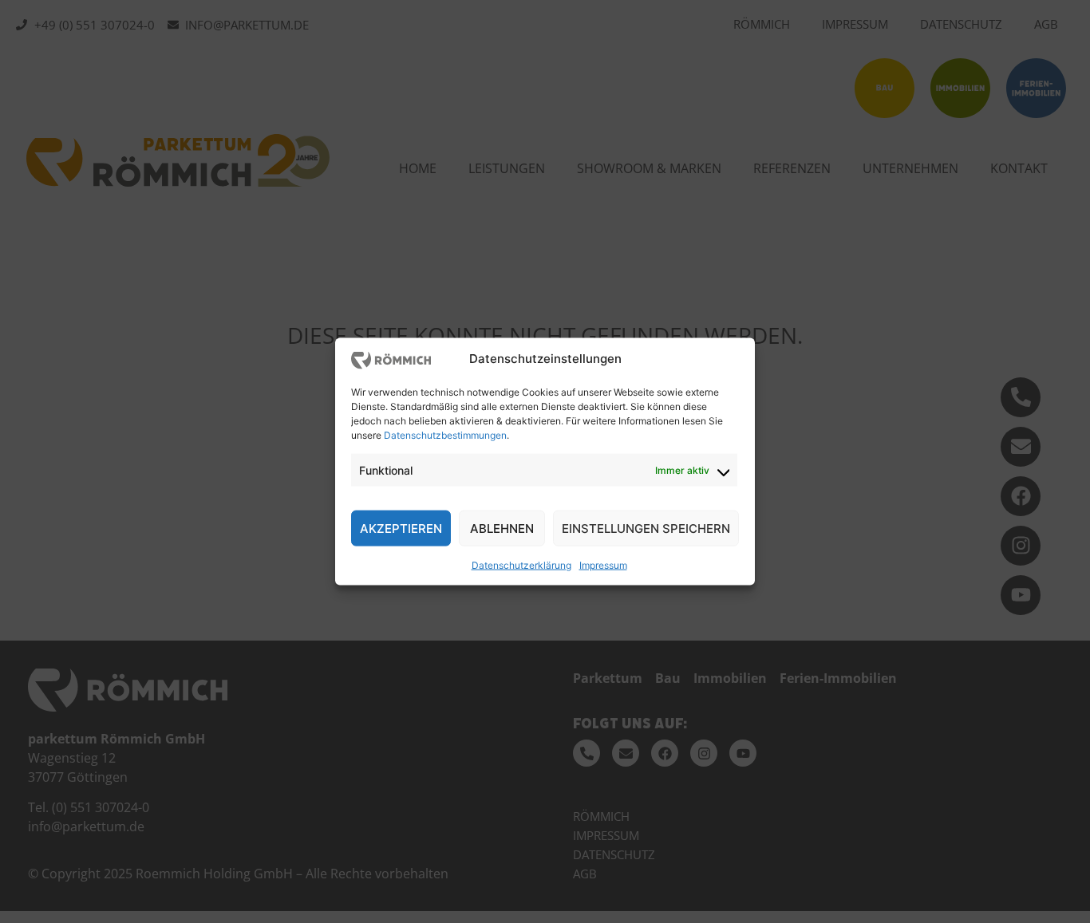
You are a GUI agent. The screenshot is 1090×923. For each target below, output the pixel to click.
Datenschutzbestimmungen (445, 435)
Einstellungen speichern (646, 527)
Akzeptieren (401, 527)
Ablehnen (502, 527)
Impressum (603, 565)
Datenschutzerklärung (521, 565)
